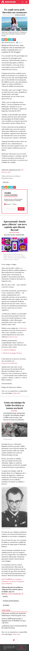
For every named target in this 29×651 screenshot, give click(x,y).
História (14, 411)
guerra (5, 596)
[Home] (3, 2)
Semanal (8, 204)
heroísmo (6, 605)
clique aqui (16, 393)
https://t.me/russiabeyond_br (13, 594)
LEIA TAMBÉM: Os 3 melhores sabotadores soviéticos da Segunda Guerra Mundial (13, 581)
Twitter (20, 42)
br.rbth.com (22, 328)
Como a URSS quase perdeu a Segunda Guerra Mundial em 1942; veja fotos (14, 621)
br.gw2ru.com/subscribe (9, 363)
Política (5, 182)
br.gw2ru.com (12, 337)
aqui (8, 647)
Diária (14, 204)
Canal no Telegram (9, 350)
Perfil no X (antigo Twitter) (12, 353)
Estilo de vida (14, 232)
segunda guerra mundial (11, 601)
